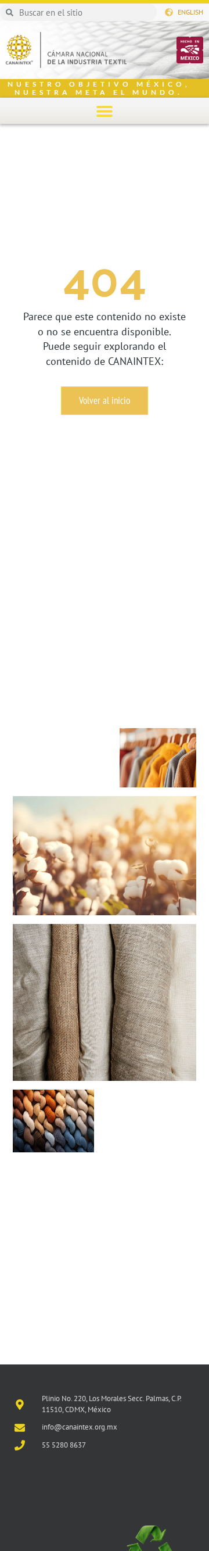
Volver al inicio (104, 400)
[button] (105, 111)
